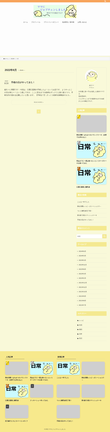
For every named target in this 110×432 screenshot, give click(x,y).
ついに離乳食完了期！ (84, 211)
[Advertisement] (55, 41)
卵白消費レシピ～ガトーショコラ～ (89, 206)
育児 (80, 338)
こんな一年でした (83, 202)
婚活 (80, 329)
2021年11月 (83, 287)
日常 (80, 334)
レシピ (81, 320)
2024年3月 (82, 256)
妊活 (80, 325)
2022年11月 (83, 265)
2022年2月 (82, 278)
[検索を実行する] (104, 236)
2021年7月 (82, 305)
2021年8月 (82, 300)
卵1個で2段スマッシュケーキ (87, 215)
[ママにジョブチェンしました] (55, 11)
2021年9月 (82, 296)
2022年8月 (82, 269)
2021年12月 (83, 283)
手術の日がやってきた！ (85, 220)
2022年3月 (82, 274)
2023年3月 (82, 260)
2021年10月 (83, 291)
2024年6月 (82, 251)
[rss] (105, 1)
